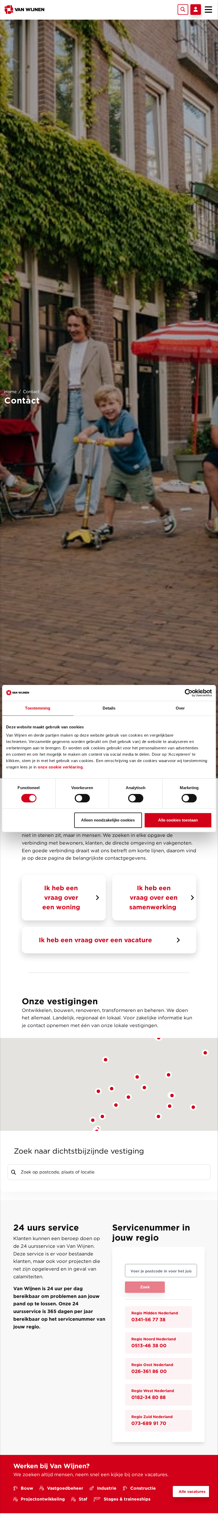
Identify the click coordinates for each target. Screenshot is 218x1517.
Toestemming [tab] (37, 708)
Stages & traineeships (127, 1499)
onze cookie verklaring (60, 767)
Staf (83, 1499)
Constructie (143, 1488)
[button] (158, 1116)
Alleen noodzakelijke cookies (108, 820)
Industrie (106, 1488)
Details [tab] (109, 708)
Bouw (27, 1488)
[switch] (82, 798)
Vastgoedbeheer (65, 1488)
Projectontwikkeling (43, 1499)
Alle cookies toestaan (178, 820)
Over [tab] (180, 708)
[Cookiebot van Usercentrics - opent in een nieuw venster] (188, 693)
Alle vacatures (192, 1491)
